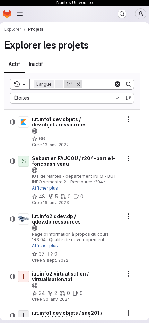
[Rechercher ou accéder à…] (122, 14)
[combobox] (66, 98)
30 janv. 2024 (56, 299)
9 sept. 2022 (55, 260)
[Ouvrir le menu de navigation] (19, 13)
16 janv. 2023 (56, 202)
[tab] (14, 64)
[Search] (128, 84)
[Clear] (117, 84)
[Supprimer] (78, 84)
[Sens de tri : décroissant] (128, 98)
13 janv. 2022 (56, 144)
